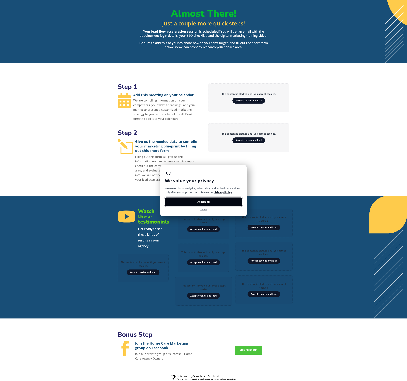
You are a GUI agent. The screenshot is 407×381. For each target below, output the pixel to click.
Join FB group (248, 350)
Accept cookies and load (249, 100)
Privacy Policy (223, 192)
